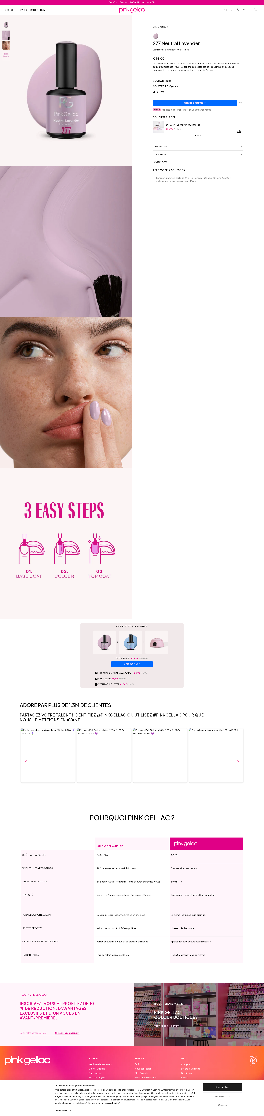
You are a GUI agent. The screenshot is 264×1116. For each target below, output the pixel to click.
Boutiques (186, 1073)
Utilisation (159, 154)
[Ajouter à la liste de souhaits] (240, 103)
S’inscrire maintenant (67, 1033)
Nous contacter (143, 1068)
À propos (185, 1064)
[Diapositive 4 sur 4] (6, 56)
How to (22, 10)
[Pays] (231, 10)
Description (160, 146)
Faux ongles (95, 1073)
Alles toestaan (222, 1087)
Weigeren (222, 1105)
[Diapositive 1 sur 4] (6, 24)
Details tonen (61, 1110)
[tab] (195, 135)
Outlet (34, 10)
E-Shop (9, 10)
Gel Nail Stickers (97, 1068)
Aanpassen (220, 1096)
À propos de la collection (169, 170)
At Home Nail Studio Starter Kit (183, 125)
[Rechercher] (225, 10)
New (42, 10)
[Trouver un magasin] (238, 10)
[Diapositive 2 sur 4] (6, 35)
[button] (48, 755)
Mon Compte (141, 1073)
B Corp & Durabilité (190, 1068)
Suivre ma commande (145, 1077)
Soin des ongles (97, 1077)
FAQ (137, 1064)
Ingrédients (160, 162)
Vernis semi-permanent (100, 1064)
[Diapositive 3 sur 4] (6, 45)
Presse (184, 1077)
